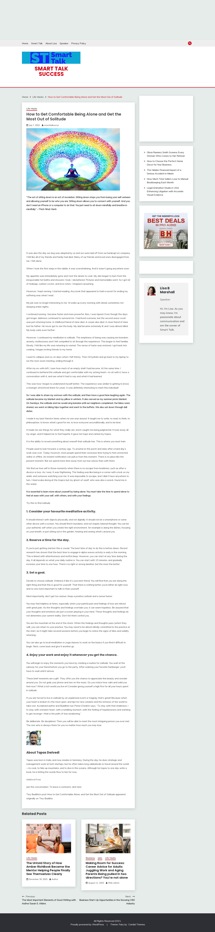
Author (55, 879)
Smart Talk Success (51, 71)
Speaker (64, 43)
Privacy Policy (78, 43)
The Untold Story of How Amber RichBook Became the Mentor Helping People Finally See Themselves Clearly (48, 868)
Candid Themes (136, 924)
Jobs (100, 858)
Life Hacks (31, 108)
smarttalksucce (51, 125)
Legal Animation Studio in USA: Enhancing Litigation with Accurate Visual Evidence (165, 191)
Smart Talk (37, 43)
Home (25, 43)
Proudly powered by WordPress (87, 924)
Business (90, 858)
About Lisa (51, 43)
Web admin (113, 883)
